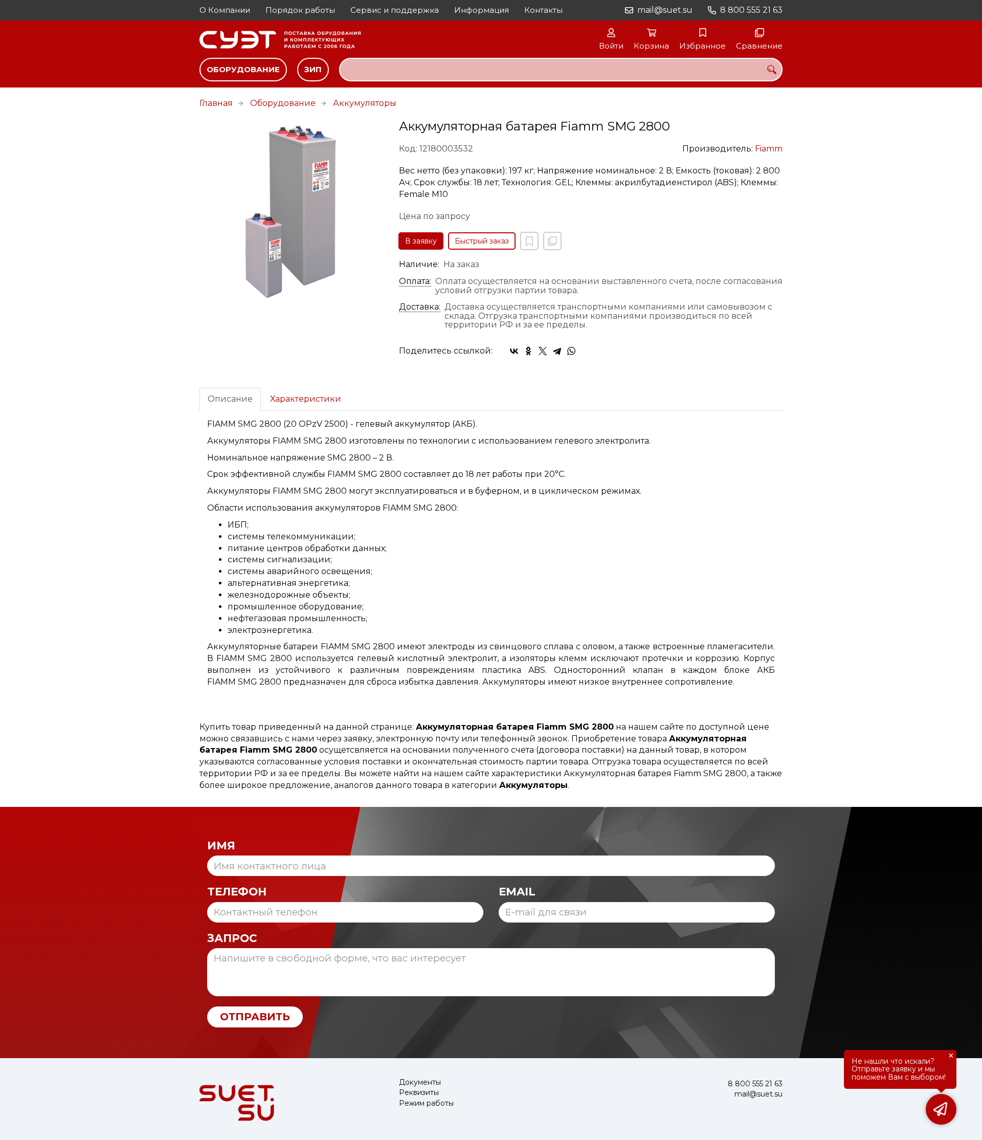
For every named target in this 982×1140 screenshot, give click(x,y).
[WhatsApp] (571, 351)
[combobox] (561, 69)
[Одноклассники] (528, 351)
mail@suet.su (665, 10)
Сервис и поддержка (394, 10)
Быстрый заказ (482, 241)
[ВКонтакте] (514, 351)
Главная (216, 103)
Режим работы (426, 1103)
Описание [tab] (230, 399)
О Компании (224, 10)
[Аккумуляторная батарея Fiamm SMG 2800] (291, 212)
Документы (420, 1082)
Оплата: (415, 281)
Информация (481, 10)
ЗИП (313, 69)
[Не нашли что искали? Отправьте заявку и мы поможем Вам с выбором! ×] (941, 1109)
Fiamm (769, 149)
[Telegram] (557, 351)
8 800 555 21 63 (751, 10)
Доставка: (419, 307)
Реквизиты (419, 1093)
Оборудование (243, 69)
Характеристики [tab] (305, 399)
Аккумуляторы (364, 103)
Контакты (543, 10)
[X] (543, 351)
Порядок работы (300, 10)
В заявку (421, 241)
